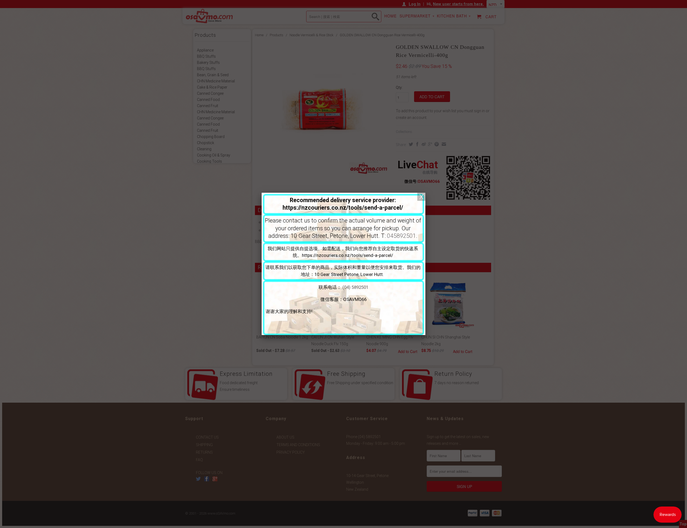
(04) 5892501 (355, 287)
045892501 (401, 235)
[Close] (421, 197)
